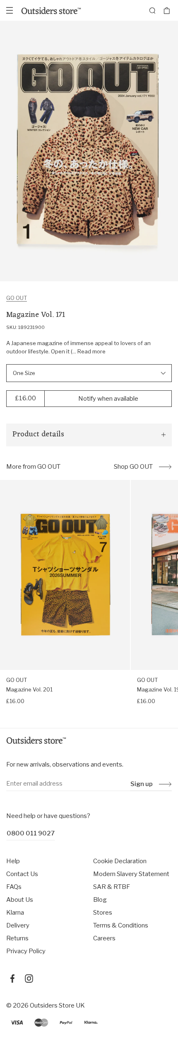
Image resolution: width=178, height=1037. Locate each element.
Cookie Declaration (120, 861)
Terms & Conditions (120, 925)
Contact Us (22, 874)
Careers (104, 938)
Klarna (15, 912)
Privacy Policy (26, 951)
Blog (100, 899)
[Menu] (9, 10)
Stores (102, 912)
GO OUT (16, 298)
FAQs (14, 887)
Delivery (17, 925)
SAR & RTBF (111, 887)
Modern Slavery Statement (131, 874)
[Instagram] (29, 978)
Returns (17, 938)
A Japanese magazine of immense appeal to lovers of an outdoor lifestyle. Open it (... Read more (78, 347)
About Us (19, 899)
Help (13, 861)
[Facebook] (12, 978)
